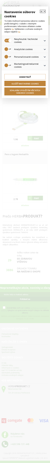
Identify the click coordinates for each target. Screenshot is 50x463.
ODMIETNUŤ (25, 77)
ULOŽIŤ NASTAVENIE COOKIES (25, 83)
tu (13, 29)
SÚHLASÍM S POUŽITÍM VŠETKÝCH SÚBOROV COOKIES (25, 91)
